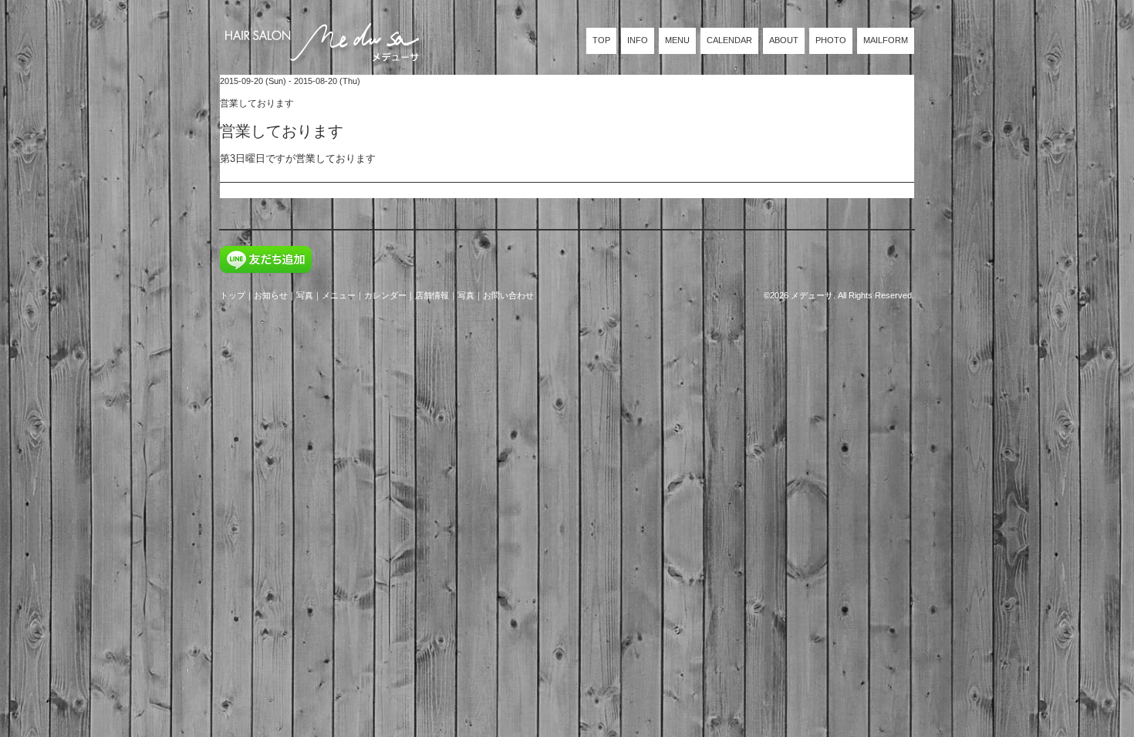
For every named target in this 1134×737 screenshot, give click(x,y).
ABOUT (783, 40)
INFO (637, 40)
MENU (677, 40)
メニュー (339, 295)
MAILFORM (885, 40)
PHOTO (830, 40)
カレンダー (385, 295)
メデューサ (812, 295)
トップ (232, 295)
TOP (601, 40)
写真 (304, 295)
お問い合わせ (508, 295)
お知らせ (271, 295)
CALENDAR (729, 40)
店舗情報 (432, 295)
